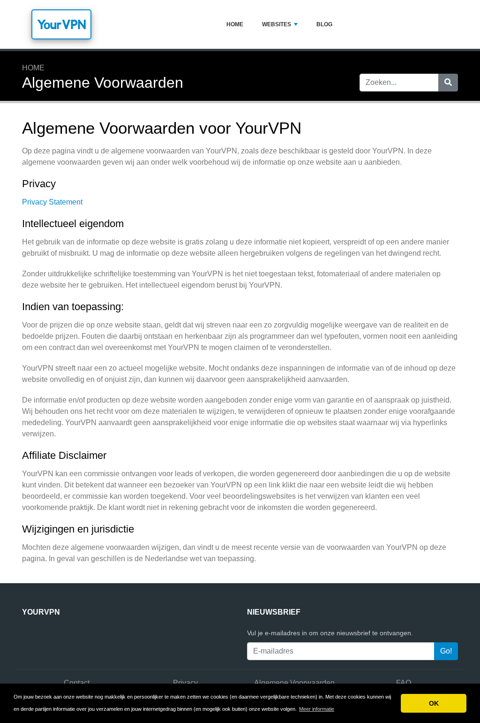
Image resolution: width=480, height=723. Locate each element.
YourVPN (61, 24)
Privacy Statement (52, 202)
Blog (324, 24)
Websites (276, 24)
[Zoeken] (448, 82)
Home (234, 24)
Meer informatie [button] (316, 709)
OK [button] (434, 703)
